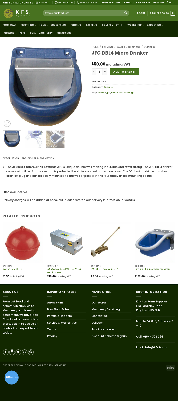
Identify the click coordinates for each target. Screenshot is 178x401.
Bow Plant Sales (58, 309)
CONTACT (128, 2)
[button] (141, 13)
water (114, 92)
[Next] (80, 86)
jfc (108, 92)
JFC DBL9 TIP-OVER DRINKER (152, 269)
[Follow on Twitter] (18, 352)
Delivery (97, 323)
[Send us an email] (170, 2)
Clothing (27, 24)
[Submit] (126, 13)
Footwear (9, 24)
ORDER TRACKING (110, 2)
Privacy (52, 336)
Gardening (154, 24)
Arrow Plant (55, 303)
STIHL (119, 24)
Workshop (134, 24)
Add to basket (124, 72)
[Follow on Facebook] (167, 2)
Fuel (33, 32)
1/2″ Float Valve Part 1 (104, 269)
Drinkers (149, 47)
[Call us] (174, 2)
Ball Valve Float (12, 269)
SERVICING (158, 2)
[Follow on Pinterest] (31, 352)
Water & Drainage (128, 47)
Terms (51, 329)
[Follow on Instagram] (12, 352)
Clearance (64, 32)
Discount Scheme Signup (109, 336)
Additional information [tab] (38, 158)
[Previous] (9, 86)
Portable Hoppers (59, 316)
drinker (102, 92)
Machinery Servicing (106, 309)
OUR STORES (143, 2)
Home (42, 24)
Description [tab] (11, 158)
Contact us (100, 316)
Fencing (76, 24)
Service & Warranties (62, 323)
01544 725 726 (153, 337)
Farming (107, 47)
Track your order (103, 329)
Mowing (9, 32)
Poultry (107, 24)
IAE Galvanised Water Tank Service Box (64, 271)
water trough (126, 92)
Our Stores (99, 303)
